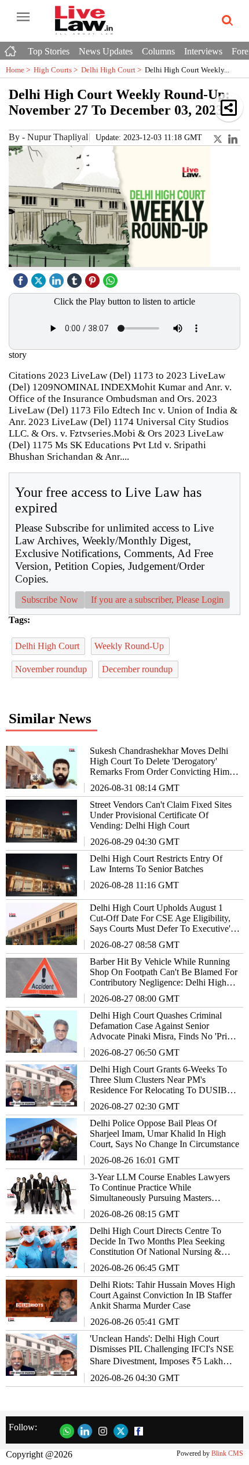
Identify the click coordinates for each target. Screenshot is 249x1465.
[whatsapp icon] (112, 277)
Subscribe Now (49, 600)
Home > (20, 69)
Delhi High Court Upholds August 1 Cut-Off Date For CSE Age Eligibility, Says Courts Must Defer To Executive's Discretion (162, 918)
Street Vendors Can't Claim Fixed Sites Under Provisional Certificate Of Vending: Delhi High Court (161, 815)
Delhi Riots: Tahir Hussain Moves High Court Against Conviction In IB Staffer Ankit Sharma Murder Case (162, 1295)
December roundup (138, 669)
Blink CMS (227, 1453)
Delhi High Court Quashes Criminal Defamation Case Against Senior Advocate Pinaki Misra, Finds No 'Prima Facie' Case (164, 1026)
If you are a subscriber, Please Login (157, 600)
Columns (158, 51)
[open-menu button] (23, 17)
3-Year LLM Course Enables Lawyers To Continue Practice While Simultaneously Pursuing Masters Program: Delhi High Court (160, 1187)
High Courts (57, 69)
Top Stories (48, 51)
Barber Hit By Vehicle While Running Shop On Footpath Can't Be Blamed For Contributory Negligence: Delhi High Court (163, 972)
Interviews (203, 51)
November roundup (52, 669)
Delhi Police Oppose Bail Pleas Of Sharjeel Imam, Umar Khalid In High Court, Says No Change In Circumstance (164, 1133)
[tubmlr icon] (76, 277)
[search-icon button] (225, 21)
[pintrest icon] (94, 277)
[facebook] (22, 277)
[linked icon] (58, 277)
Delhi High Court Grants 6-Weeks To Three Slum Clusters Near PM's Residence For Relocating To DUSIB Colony (158, 1080)
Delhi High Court (113, 69)
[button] (228, 107)
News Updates (106, 51)
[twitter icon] (40, 277)
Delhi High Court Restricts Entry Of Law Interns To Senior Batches (156, 864)
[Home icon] (11, 48)
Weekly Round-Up (130, 646)
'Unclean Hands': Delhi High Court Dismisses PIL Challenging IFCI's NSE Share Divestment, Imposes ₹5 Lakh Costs (162, 1350)
